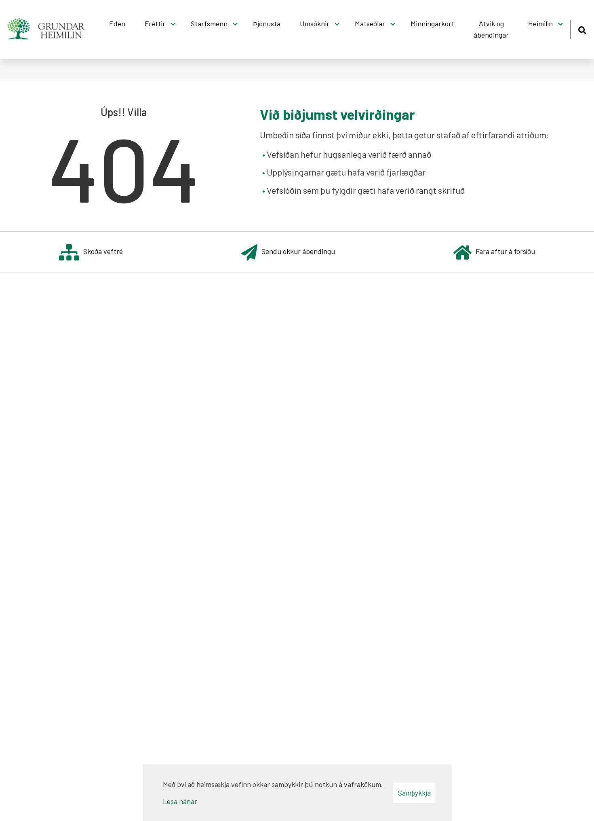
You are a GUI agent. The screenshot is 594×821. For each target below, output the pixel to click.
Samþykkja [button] (414, 793)
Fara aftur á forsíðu (505, 251)
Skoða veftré (103, 251)
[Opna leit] (582, 28)
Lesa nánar (180, 801)
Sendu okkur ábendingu (298, 251)
